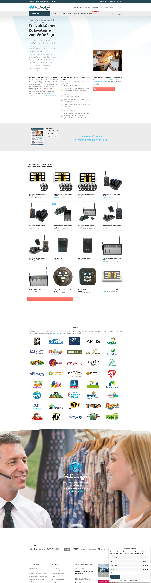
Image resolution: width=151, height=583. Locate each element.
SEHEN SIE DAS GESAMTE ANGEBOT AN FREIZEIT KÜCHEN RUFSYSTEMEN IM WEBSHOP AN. (50, 299)
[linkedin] (55, 2)
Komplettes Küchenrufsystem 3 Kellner (111, 195)
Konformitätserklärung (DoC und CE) (38, 573)
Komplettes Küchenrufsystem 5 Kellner (37, 226)
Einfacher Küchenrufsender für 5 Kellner (86, 290)
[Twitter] (72, 491)
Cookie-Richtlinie (123, 580)
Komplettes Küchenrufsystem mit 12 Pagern (87, 226)
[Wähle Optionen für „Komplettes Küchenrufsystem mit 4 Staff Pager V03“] (122, 204)
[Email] (75, 491)
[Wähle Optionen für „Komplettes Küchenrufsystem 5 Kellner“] (48, 204)
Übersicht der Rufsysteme (81, 568)
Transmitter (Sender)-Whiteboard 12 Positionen (112, 259)
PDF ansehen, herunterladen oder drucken (51, 135)
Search (120, 7)
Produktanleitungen (34, 571)
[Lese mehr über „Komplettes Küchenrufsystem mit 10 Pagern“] (73, 204)
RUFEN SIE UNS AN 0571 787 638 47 (105, 89)
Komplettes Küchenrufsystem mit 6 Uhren (87, 195)
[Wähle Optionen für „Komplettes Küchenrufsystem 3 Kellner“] (122, 172)
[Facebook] (51, 2)
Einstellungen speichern (140, 577)
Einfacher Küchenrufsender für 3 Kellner (62, 290)
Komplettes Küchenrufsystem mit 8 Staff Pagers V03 (38, 259)
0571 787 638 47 (79, 7)
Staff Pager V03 (58, 258)
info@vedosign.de (93, 7)
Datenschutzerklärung (133, 580)
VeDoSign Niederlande (58, 582)
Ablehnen (125, 577)
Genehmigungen (33, 582)
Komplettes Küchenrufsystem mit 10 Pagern (63, 226)
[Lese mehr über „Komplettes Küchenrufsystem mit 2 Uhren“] (48, 172)
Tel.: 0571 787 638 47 (81, 578)
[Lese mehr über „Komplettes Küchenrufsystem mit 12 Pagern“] (97, 204)
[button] (148, 548)
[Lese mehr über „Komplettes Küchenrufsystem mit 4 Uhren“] (73, 172)
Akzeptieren (115, 577)
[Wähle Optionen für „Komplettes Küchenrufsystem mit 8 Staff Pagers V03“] (48, 237)
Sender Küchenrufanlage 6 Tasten (112, 290)
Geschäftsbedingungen (58, 573)
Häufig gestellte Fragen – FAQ (36, 579)
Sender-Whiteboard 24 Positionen (38, 290)
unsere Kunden (55, 333)
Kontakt (95, 84)
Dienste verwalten (115, 572)
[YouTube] (53, 2)
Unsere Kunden (56, 576)
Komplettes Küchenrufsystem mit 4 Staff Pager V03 (112, 226)
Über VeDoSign (56, 568)
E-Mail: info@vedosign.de (83, 579)
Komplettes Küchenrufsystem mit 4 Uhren (63, 195)
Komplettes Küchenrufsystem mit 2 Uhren (38, 195)
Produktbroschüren (34, 568)
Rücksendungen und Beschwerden (38, 576)
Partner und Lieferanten (58, 579)
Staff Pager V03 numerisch (85, 258)
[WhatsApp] (81, 491)
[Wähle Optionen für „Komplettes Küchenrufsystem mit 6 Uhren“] (97, 172)
